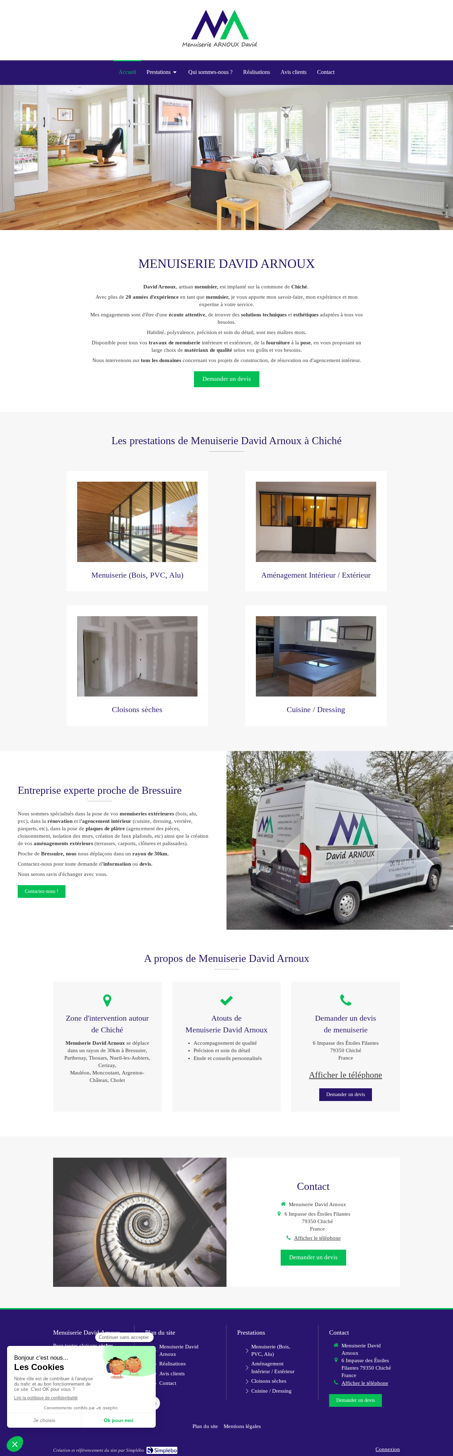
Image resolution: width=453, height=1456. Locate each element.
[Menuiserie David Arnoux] (219, 48)
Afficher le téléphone (345, 1074)
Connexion (387, 1449)
